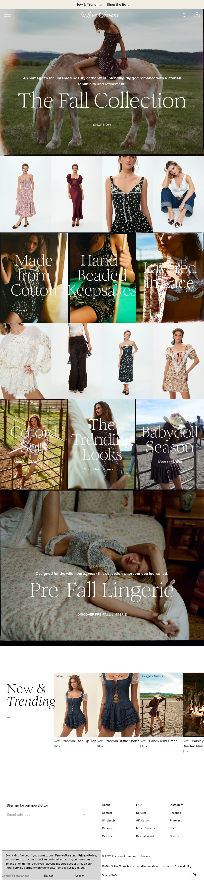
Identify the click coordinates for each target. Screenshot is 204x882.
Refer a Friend (145, 836)
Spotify (174, 836)
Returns (141, 813)
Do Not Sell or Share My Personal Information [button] (130, 866)
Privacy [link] (145, 856)
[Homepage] (102, 15)
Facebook (176, 813)
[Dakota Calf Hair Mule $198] (178, 194)
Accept (79, 876)
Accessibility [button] (183, 866)
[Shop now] (34, 277)
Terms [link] (166, 866)
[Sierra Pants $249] (76, 361)
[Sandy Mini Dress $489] (161, 705)
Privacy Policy (87, 855)
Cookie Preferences (15, 876)
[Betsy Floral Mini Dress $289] (178, 361)
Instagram (176, 805)
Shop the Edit (118, 4)
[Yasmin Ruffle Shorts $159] (118, 705)
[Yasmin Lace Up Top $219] (75, 705)
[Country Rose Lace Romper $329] (25, 361)
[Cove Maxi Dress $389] (76, 194)
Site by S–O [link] (109, 875)
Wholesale (108, 820)
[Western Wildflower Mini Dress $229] (127, 194)
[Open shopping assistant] (195, 875)
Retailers (107, 828)
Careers (107, 836)
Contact (107, 813)
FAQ (139, 805)
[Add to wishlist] (46, 162)
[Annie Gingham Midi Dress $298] (25, 194)
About (106, 805)
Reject (48, 876)
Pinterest (176, 820)
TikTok (174, 828)
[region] (51, 865)
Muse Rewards (145, 828)
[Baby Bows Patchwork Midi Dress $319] (127, 361)
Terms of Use (63, 855)
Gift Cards (142, 820)
